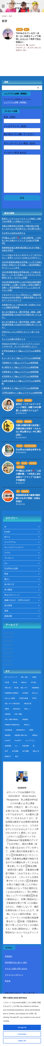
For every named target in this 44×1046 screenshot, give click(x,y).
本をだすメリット (12, 595)
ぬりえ (7, 536)
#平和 (34, 698)
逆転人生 (37, 48)
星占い (7, 579)
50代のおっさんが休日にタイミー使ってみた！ (20, 333)
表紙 (6, 610)
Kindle (7, 531)
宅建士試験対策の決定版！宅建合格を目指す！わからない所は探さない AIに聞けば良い (21, 227)
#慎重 (7, 709)
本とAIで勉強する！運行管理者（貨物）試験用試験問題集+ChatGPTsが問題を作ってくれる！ (22, 315)
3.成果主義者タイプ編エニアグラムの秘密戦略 (21, 382)
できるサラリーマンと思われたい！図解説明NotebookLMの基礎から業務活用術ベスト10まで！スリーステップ (21, 297)
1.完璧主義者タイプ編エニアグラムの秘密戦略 (22, 392)
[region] (22, 1020)
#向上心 (35, 693)
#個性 (34, 677)
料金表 (7, 981)
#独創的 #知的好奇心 (12, 725)
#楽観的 (8, 714)
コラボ (7, 552)
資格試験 (8, 616)
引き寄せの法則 (11, 568)
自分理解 (15, 751)
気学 (31, 48)
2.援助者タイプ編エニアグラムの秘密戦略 (20, 388)
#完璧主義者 (23, 698)
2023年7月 (8, 656)
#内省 (15, 682)
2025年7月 (8, 640)
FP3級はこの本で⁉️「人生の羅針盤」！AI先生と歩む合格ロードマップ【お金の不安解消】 (21, 240)
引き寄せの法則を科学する (13, 233)
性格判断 (25, 746)
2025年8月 (8, 637)
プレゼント (9, 558)
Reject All (22, 1041)
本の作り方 (9, 584)
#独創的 (25, 719)
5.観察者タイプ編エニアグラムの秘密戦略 (20, 372)
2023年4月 (8, 664)
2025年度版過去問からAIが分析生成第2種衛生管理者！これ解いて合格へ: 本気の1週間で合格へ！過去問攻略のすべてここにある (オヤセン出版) (21, 286)
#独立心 (27, 725)
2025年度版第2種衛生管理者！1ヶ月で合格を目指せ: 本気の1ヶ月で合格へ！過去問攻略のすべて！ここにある (22, 265)
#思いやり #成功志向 (12, 703)
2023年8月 (8, 652)
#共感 (7, 682)
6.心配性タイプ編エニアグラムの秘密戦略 (20, 367)
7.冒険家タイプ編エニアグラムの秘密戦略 (20, 362)
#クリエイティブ (11, 677)
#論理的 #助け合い (21, 735)
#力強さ (34, 682)
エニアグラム (10, 542)
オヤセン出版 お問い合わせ (16, 968)
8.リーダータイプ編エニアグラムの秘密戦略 (21, 358)
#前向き (24, 682)
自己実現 (8, 605)
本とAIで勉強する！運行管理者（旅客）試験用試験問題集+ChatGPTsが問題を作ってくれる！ (22, 325)
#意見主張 (27, 703)
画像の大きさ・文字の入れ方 (17, 600)
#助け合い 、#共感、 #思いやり (16, 688)
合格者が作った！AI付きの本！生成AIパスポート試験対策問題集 (21, 306)
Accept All (22, 1027)
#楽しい (27, 709)
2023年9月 (8, 648)
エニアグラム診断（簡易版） (16, 102)
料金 (6, 573)
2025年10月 (8, 633)
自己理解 (25, 751)
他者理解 (8, 746)
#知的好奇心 (20, 730)
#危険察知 (35, 688)
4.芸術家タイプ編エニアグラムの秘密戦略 (20, 376)
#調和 (31, 730)
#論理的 (8, 735)
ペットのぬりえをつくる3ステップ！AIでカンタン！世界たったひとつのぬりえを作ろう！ (22, 256)
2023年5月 (8, 660)
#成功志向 (16, 709)
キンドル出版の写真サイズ (13, 339)
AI (5, 526)
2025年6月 (8, 644)
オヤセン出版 (22, 8)
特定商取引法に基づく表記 (16, 962)
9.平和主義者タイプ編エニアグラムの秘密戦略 (21, 352)
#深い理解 (18, 714)
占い (25, 48)
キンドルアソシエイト (14, 547)
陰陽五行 (19, 50)
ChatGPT (19, 48)
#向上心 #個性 (10, 698)
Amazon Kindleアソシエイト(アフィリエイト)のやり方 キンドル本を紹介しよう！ (21, 345)
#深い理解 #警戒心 (11, 719)
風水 (24, 50)
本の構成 (8, 589)
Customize (22, 1034)
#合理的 (25, 693)
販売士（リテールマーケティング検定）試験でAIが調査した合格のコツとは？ (21, 220)
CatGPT (32, 45)
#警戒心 (35, 735)
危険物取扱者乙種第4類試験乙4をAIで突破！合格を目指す (21, 249)
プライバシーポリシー (14, 975)
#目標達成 (8, 730)
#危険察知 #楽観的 (11, 693)
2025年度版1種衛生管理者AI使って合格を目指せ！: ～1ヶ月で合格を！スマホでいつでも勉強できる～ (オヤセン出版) (21, 275)
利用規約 (8, 956)
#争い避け (24, 677)
